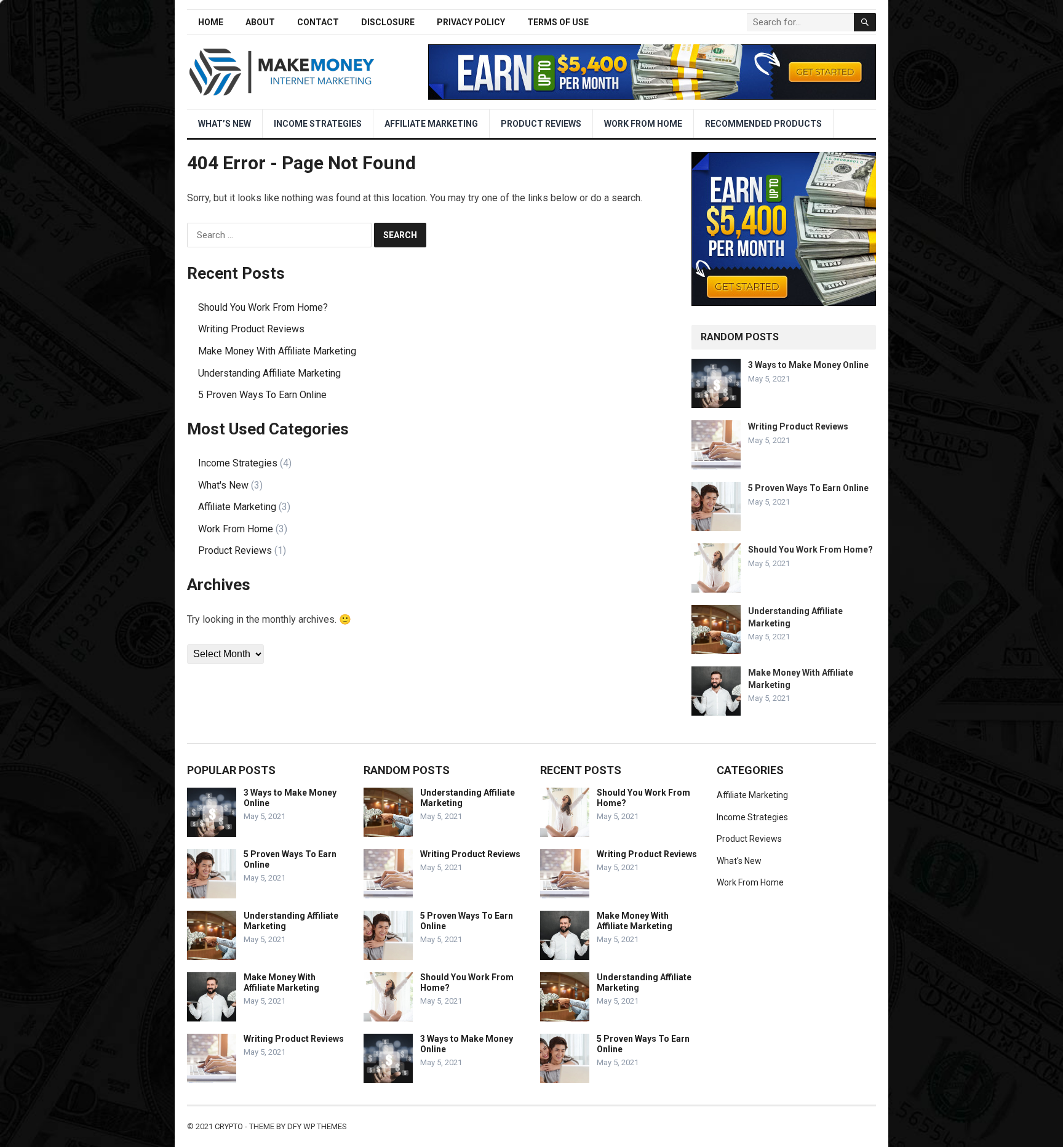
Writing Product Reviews (251, 329)
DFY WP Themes (317, 1126)
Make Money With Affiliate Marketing (277, 351)
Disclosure (388, 22)
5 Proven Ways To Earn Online (262, 395)
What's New (223, 485)
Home (210, 22)
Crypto (229, 1126)
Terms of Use (558, 22)
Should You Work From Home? (263, 307)
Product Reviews (541, 124)
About (260, 22)
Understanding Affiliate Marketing (269, 373)
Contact (318, 22)
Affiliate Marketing (431, 124)
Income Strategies (318, 124)
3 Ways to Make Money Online (808, 365)
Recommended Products (763, 124)
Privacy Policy (471, 22)
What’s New (224, 124)
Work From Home (643, 124)
